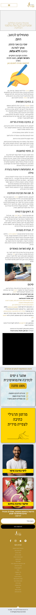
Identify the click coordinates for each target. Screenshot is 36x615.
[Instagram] (15, 541)
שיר (14, 254)
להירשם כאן (22, 323)
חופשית (27, 106)
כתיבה (27, 91)
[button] (9, 5)
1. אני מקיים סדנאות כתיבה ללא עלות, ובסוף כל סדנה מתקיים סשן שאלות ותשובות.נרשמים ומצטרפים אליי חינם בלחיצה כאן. (19, 303)
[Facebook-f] (10, 541)
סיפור (16, 215)
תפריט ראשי (18, 545)
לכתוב (14, 292)
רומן (21, 215)
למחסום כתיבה (12, 234)
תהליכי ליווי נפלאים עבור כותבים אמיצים (14, 311)
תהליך (25, 98)
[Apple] (20, 541)
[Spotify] (25, 541)
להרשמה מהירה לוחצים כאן (18, 63)
